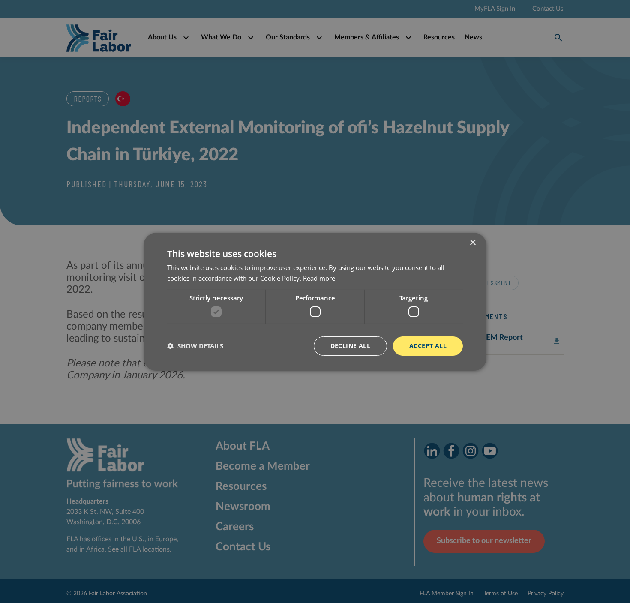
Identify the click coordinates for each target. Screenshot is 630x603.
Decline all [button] (350, 346)
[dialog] (315, 301)
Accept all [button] (428, 346)
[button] (195, 346)
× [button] (472, 242)
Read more (319, 278)
